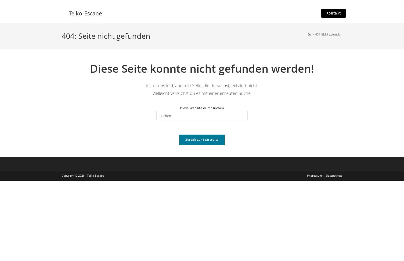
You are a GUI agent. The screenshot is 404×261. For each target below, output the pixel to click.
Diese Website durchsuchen (202, 108)
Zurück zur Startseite (202, 139)
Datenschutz (334, 176)
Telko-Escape (85, 13)
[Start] (309, 34)
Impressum (314, 176)
